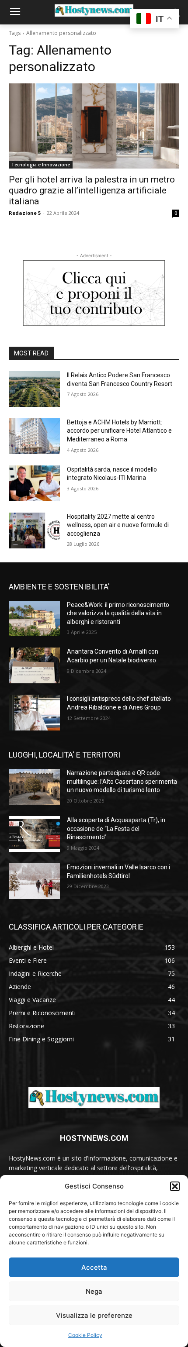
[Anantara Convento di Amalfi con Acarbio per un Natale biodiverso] (34, 665)
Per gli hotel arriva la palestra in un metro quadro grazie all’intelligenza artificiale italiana (92, 190)
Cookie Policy (85, 1335)
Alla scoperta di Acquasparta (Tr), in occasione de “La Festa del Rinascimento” (116, 828)
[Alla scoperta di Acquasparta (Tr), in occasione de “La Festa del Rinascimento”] (34, 834)
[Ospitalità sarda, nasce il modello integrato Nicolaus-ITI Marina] (34, 483)
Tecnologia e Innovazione (40, 165)
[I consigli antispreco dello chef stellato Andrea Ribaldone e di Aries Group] (34, 712)
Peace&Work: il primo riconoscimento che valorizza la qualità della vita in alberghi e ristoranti (118, 613)
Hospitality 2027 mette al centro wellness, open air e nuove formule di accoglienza (118, 525)
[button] (175, 1186)
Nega (94, 1291)
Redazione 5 (25, 213)
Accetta (94, 1267)
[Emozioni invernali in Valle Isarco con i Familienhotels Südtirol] (34, 881)
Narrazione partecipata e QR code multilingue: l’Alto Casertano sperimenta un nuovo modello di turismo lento (122, 781)
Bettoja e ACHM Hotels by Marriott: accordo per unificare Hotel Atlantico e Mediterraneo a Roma (119, 431)
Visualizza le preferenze (94, 1315)
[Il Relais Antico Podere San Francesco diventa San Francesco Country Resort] (34, 389)
